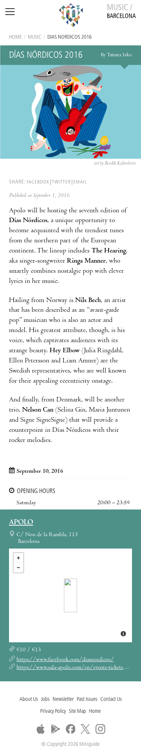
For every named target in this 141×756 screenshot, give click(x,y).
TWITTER (61, 182)
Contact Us (111, 699)
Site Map (77, 711)
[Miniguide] (71, 16)
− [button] (18, 568)
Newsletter (63, 699)
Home (15, 37)
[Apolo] (70, 595)
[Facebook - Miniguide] (71, 729)
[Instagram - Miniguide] (100, 729)
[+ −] (70, 595)
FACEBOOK (38, 182)
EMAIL (80, 182)
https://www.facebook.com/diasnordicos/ (65, 660)
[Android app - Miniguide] (56, 729)
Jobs (45, 699)
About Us (29, 699)
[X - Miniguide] (85, 729)
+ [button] (18, 558)
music (34, 37)
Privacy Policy (53, 711)
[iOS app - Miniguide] (41, 729)
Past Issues (87, 699)
